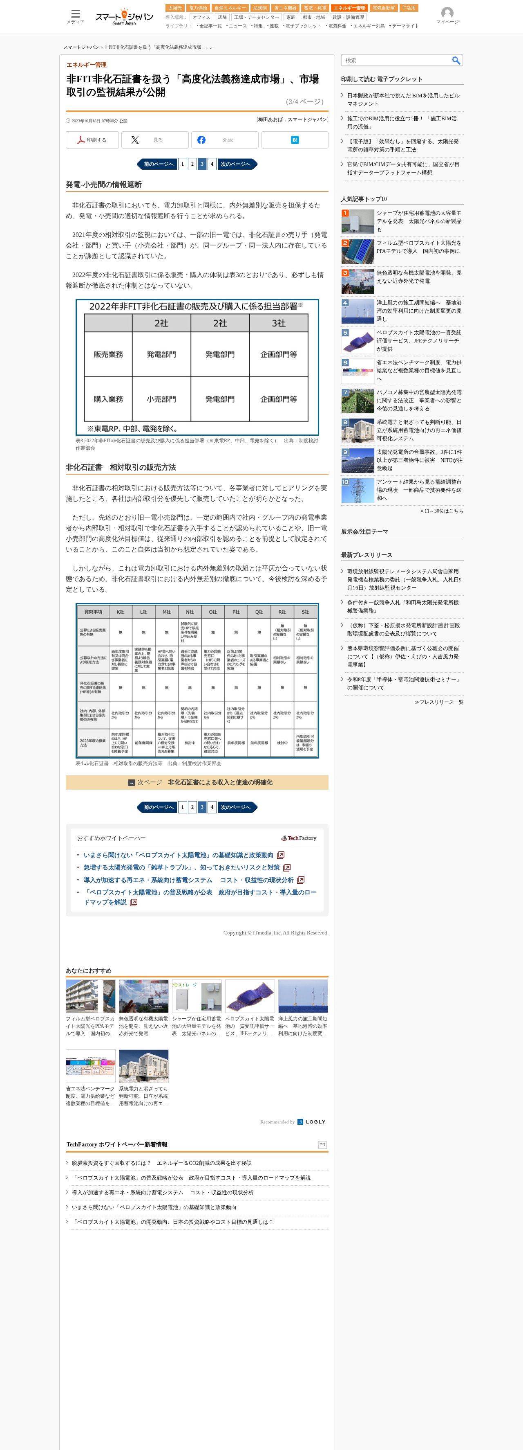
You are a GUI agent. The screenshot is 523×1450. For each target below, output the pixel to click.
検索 (457, 60)
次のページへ (235, 164)
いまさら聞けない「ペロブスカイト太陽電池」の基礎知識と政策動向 (154, 1207)
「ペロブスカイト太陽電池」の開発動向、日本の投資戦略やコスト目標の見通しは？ (173, 1222)
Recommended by (278, 1121)
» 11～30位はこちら (442, 511)
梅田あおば (270, 119)
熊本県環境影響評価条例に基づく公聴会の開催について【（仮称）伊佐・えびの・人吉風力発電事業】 (403, 656)
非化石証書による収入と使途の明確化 (201, 782)
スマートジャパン (81, 47)
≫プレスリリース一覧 (439, 702)
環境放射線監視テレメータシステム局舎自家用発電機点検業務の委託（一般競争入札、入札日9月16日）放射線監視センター (404, 579)
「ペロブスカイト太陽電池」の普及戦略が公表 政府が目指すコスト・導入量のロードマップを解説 (191, 1178)
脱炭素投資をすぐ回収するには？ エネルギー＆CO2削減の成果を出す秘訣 (162, 1163)
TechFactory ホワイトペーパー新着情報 (117, 1145)
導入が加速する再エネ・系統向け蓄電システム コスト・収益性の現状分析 (163, 1192)
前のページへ (159, 164)
